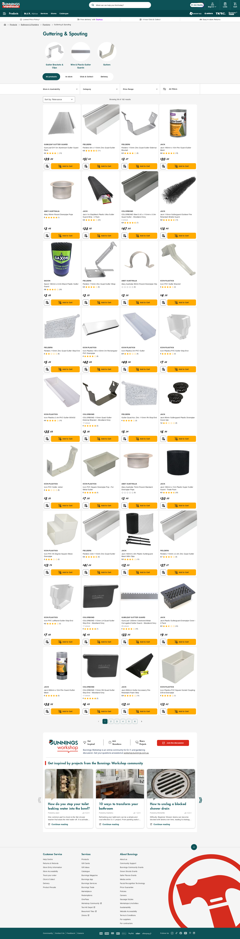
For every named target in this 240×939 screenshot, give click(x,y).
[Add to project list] (47, 166)
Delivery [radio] (104, 77)
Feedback (71, 933)
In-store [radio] (69, 77)
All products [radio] (51, 77)
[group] (78, 77)
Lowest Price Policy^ (31, 19)
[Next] (200, 800)
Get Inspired (91, 742)
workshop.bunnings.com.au (136, 753)
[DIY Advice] (31, 13)
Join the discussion (175, 743)
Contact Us (60, 933)
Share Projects (143, 742)
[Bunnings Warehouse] (11, 7)
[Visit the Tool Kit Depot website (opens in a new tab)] (221, 13)
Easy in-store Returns (211, 19)
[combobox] (120, 5)
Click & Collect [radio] (86, 77)
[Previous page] (99, 721)
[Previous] (39, 800)
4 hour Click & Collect (151, 19)
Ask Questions (116, 742)
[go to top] (194, 847)
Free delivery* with (87, 19)
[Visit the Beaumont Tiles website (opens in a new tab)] (195, 13)
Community (48, 933)
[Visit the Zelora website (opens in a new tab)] (208, 13)
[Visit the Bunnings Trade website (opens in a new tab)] (233, 13)
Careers (80, 933)
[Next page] (141, 721)
